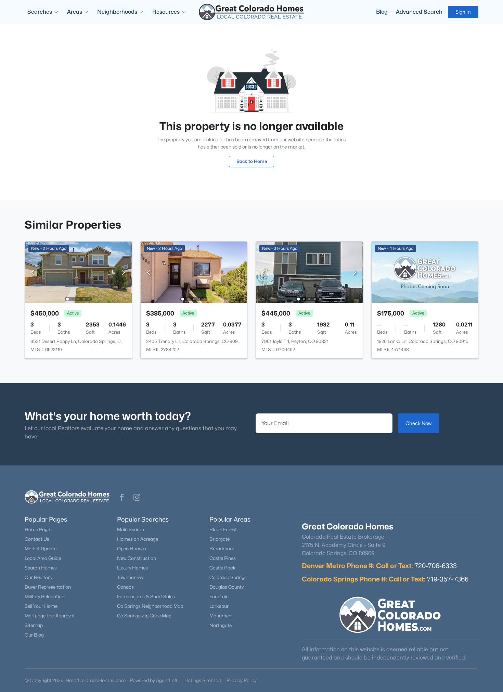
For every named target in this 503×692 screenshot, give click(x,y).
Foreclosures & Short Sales (146, 596)
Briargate (219, 539)
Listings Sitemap (202, 680)
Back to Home (251, 161)
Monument (221, 615)
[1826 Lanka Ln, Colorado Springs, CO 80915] (425, 272)
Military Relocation (44, 596)
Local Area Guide (43, 558)
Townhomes (130, 577)
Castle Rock (222, 568)
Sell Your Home (41, 606)
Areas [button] (74, 12)
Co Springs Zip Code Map (144, 615)
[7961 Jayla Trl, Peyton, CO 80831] (309, 272)
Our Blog (34, 635)
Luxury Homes (132, 568)
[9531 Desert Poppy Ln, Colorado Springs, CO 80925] (78, 272)
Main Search (130, 529)
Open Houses (131, 548)
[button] (121, 497)
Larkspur (219, 606)
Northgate (220, 625)
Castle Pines (222, 558)
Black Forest (223, 529)
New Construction (136, 558)
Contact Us (37, 539)
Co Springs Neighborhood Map (150, 606)
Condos (125, 587)
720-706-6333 (435, 566)
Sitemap (34, 625)
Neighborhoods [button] (117, 12)
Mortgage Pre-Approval (49, 615)
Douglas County (226, 587)
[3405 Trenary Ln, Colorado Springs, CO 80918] (193, 272)
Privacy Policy (242, 680)
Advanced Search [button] (419, 12)
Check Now (418, 423)
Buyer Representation (48, 587)
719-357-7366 (447, 579)
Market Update (40, 548)
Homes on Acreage (137, 539)
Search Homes (41, 568)
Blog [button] (382, 12)
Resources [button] (166, 12)
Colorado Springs (228, 577)
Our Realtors (38, 577)
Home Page (37, 529)
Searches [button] (39, 12)
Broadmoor (221, 548)
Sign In (463, 12)
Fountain (219, 596)
